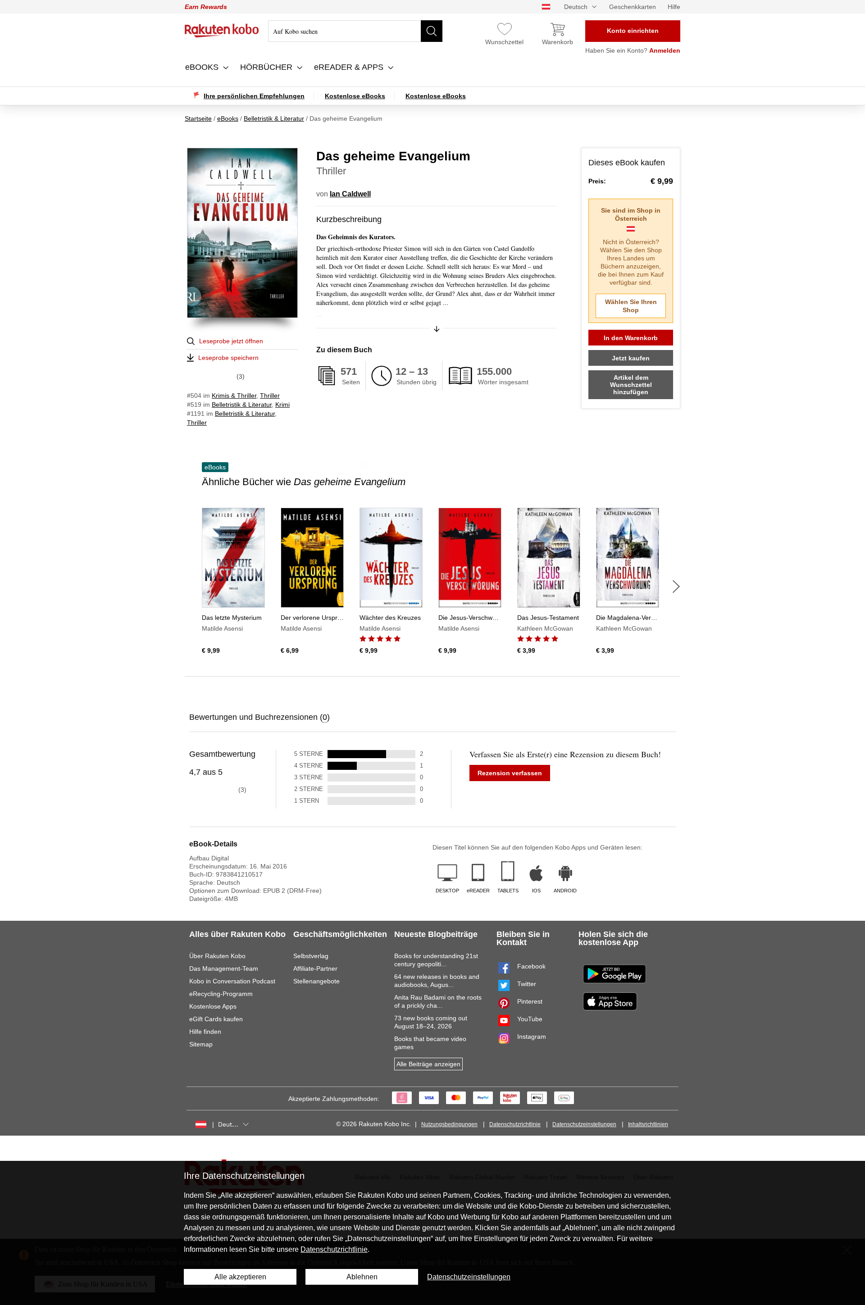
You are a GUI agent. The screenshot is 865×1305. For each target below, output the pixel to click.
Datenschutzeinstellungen (584, 1124)
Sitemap (201, 1044)
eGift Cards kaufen (216, 1019)
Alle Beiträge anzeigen (428, 1064)
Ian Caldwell (350, 194)
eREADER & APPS (350, 67)
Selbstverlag (310, 955)
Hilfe (674, 6)
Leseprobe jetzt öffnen (231, 341)
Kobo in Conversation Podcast (232, 981)
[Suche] (431, 31)
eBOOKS (203, 67)
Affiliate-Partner (315, 968)
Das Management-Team (223, 968)
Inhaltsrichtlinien (648, 1124)
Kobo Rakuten (222, 31)
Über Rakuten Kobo (217, 955)
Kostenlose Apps (213, 1006)
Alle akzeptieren (240, 1277)
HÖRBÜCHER (267, 67)
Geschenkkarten (632, 6)
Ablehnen (362, 1277)
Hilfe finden (205, 1031)
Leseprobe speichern (228, 357)
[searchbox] (355, 31)
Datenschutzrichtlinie (515, 1124)
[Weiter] (676, 586)
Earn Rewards (206, 6)
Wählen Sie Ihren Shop (631, 306)
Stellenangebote (316, 981)
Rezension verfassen (510, 773)
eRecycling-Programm (221, 993)
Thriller (270, 395)
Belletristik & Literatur (242, 404)
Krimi (282, 404)
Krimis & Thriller (234, 395)
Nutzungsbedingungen (449, 1124)
